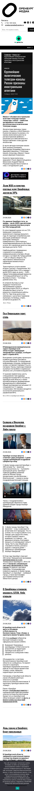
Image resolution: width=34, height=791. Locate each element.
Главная (7, 55)
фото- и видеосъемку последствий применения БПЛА (16, 693)
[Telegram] (26, 169)
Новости (15, 55)
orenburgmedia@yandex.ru (14, 25)
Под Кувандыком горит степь (14, 315)
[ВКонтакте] (22, 169)
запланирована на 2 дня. (13, 553)
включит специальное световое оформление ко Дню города (15, 559)
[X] (28, 169)
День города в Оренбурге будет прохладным (15, 716)
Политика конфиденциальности (17, 785)
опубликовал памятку (18, 684)
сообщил (13, 632)
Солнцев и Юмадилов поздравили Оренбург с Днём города (14, 419)
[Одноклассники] (24, 169)
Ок (17, 788)
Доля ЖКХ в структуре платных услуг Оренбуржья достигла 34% (16, 189)
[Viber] (30, 169)
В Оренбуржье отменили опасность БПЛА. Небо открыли (15, 586)
